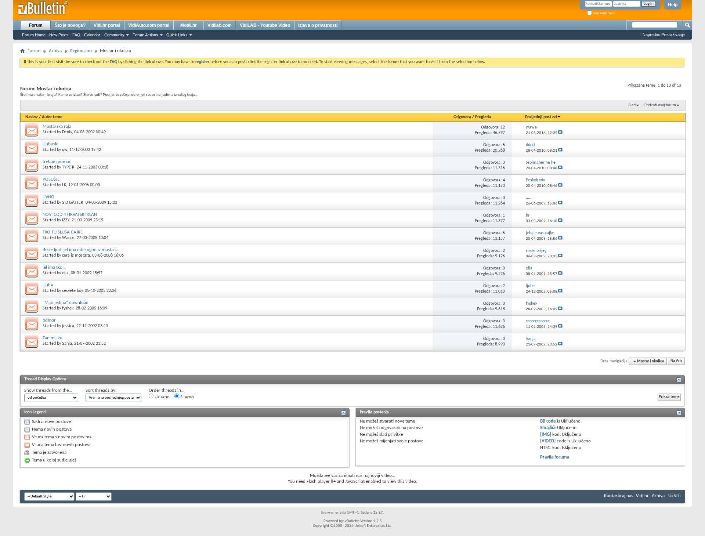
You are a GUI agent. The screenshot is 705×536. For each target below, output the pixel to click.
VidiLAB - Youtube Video (265, 25)
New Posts (59, 35)
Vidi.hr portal (107, 25)
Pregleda (483, 117)
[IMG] (545, 434)
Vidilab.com (219, 25)
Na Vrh (676, 361)
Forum (36, 25)
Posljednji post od (541, 117)
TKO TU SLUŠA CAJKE (63, 232)
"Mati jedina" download (65, 302)
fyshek (67, 308)
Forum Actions (145, 35)
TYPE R (68, 167)
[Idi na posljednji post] (560, 133)
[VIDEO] (548, 441)
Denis (67, 132)
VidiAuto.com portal (148, 25)
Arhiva (55, 50)
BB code (548, 421)
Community (114, 35)
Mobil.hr (188, 25)
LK (64, 185)
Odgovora (462, 117)
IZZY (65, 220)
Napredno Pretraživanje (664, 34)
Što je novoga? (70, 25)
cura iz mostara (76, 255)
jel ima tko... (54, 267)
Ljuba (48, 285)
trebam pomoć (57, 161)
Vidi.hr (642, 495)
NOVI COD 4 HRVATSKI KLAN (70, 214)
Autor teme (52, 117)
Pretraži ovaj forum (660, 105)
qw (64, 150)
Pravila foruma (554, 457)
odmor (49, 320)
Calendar (92, 35)
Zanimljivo (52, 338)
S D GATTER (72, 202)
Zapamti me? (603, 13)
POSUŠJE (51, 179)
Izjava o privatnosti (317, 25)
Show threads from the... (48, 390)
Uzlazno (161, 397)
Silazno (186, 397)
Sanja (67, 343)
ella (65, 273)
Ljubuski (50, 144)
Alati (632, 105)
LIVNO (48, 197)
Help (672, 4)
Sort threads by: (101, 390)
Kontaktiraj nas (618, 495)
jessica (68, 326)
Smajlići (547, 427)
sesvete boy (72, 291)
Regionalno (81, 50)
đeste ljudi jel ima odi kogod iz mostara (80, 249)
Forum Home (34, 35)
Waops (68, 238)
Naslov (31, 117)
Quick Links (177, 35)
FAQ (76, 35)
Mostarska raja (57, 126)
